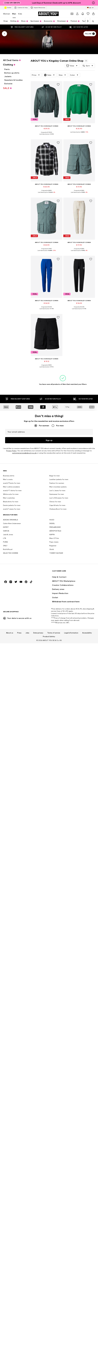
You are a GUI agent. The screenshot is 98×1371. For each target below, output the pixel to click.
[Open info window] (93, 2)
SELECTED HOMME (10, 553)
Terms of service (53, 633)
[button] (72, 66)
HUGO (51, 520)
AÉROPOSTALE (55, 531)
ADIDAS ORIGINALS (10, 520)
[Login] (77, 13)
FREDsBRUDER (55, 527)
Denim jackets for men (11, 505)
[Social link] (5, 581)
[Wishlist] (88, 13)
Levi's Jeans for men (57, 490)
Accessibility (87, 633)
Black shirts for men (10, 502)
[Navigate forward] (88, 21)
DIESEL (52, 523)
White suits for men (11, 494)
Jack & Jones (8, 534)
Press (19, 633)
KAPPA (52, 534)
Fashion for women (56, 483)
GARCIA (6, 531)
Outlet (9, 7)
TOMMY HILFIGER (56, 553)
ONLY (5, 546)
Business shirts (8, 476)
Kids (20, 14)
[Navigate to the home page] (17, 572)
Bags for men (54, 476)
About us (9, 633)
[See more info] (46, 136)
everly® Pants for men (11, 483)
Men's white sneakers (11, 487)
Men (14, 14)
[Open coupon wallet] (72, 13)
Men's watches (9, 498)
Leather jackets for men (58, 479)
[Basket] (93, 13)
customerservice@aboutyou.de (24, 453)
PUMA (5, 542)
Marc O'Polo (54, 538)
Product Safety (49, 636)
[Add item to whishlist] (58, 84)
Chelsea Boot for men (57, 509)
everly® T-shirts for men (12, 490)
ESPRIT (6, 527)
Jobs (27, 633)
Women (6, 14)
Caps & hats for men (57, 505)
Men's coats (8, 479)
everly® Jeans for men (11, 509)
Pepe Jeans (53, 542)
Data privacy (38, 633)
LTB (4, 538)
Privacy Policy (11, 451)
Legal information (71, 633)
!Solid (51, 549)
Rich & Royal (7, 549)
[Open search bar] (92, 21)
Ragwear (52, 546)
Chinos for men (55, 502)
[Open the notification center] (82, 14)
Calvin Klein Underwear (12, 523)
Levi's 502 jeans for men (58, 498)
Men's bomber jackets (58, 487)
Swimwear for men (56, 494)
